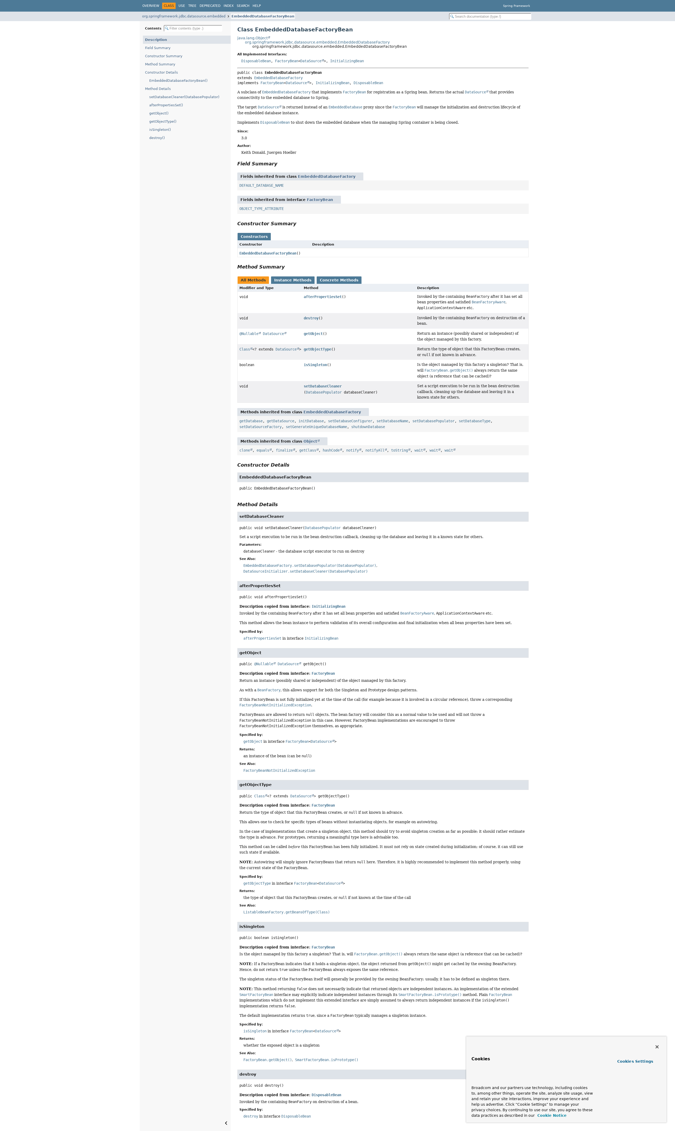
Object (310, 441)
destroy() (157, 138)
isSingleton (315, 365)
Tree (192, 6)
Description (156, 40)
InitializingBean (347, 61)
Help (257, 6)
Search (243, 6)
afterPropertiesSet (323, 297)
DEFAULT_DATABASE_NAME (261, 185)
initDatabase (311, 421)
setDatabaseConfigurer (350, 421)
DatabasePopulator (324, 392)
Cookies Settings (635, 1061)
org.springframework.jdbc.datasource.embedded (183, 16)
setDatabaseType (474, 421)
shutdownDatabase (368, 427)
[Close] (657, 1047)
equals (263, 450)
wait (418, 450)
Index (229, 6)
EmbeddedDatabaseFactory (278, 78)
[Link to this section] (281, 163)
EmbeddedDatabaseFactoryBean (263, 16)
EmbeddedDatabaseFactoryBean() (178, 81)
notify (352, 450)
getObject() (158, 113)
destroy (311, 318)
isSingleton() (160, 130)
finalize (284, 450)
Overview (150, 6)
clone (244, 450)
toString (399, 450)
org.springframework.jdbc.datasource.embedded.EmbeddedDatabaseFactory (317, 42)
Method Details (158, 89)
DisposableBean (256, 61)
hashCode (331, 450)
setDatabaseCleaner (323, 386)
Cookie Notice (551, 1115)
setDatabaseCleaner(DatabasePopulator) (184, 97)
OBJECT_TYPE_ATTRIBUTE (261, 209)
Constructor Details (161, 72)
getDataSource (280, 421)
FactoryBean (286, 61)
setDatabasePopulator (433, 421)
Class (244, 349)
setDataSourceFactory (260, 427)
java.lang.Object (252, 38)
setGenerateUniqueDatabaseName (316, 427)
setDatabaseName (392, 421)
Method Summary (160, 64)
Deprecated (210, 6)
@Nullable (248, 334)
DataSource (310, 61)
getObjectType (317, 349)
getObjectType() (162, 121)
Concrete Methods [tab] (339, 280)
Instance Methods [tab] (292, 280)
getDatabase (251, 421)
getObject (313, 334)
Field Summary (158, 48)
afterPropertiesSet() (166, 105)
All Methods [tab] (253, 280)
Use (182, 6)
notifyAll (374, 450)
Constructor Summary (163, 56)
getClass (307, 450)
